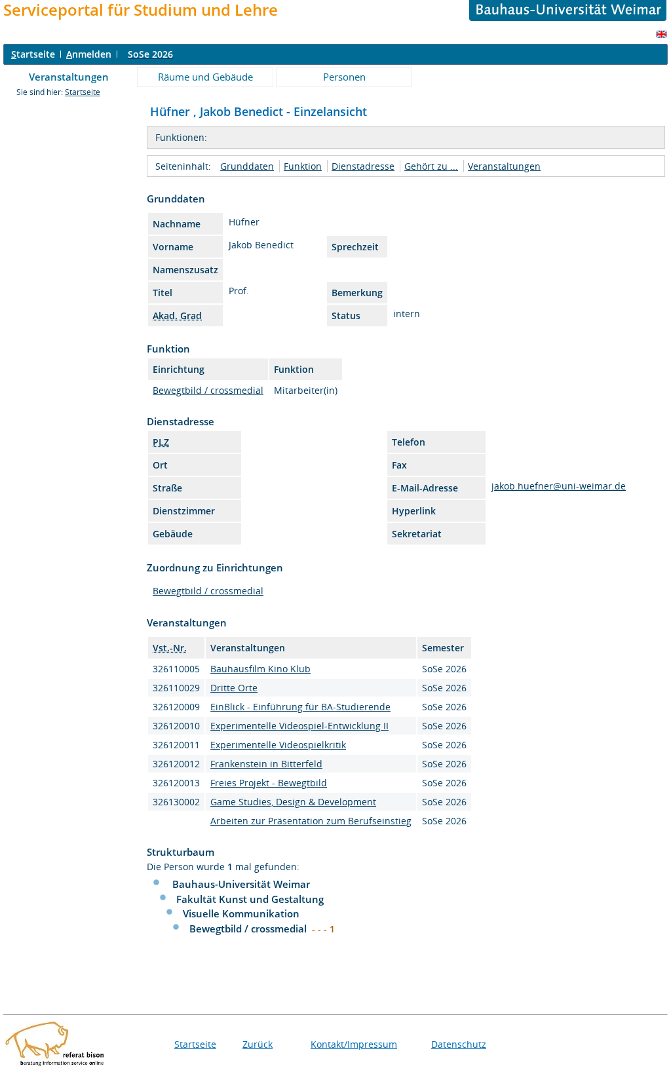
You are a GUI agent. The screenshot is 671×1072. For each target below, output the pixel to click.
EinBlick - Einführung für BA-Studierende (300, 706)
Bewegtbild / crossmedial (208, 390)
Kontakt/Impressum (354, 1044)
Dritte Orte (234, 687)
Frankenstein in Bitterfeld (266, 763)
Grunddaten (247, 166)
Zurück (257, 1044)
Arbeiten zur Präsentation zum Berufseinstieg (311, 820)
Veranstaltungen (69, 76)
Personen (344, 76)
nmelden (88, 54)
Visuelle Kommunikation (241, 913)
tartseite (33, 54)
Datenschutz (458, 1044)
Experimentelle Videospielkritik (278, 744)
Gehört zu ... (431, 166)
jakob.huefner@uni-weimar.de (558, 486)
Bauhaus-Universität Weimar (241, 883)
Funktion (303, 166)
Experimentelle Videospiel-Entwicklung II (299, 725)
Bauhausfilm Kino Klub (260, 668)
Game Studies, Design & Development (293, 801)
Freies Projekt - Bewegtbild (268, 782)
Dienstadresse (363, 166)
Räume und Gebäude (205, 76)
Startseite (82, 92)
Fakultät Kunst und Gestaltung (250, 899)
